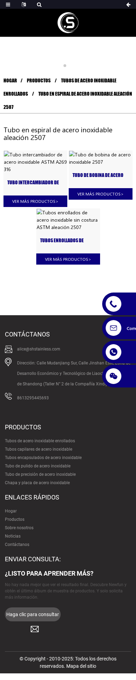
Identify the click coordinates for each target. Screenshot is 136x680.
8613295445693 (33, 398)
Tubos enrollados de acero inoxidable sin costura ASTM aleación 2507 (64, 241)
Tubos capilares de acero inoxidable (38, 449)
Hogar (10, 80)
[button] (64, 65)
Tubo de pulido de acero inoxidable (37, 466)
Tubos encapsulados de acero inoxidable (43, 457)
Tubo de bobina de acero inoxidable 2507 (98, 175)
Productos (39, 80)
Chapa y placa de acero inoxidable (37, 482)
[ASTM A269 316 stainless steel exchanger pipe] (35, 162)
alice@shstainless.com (38, 349)
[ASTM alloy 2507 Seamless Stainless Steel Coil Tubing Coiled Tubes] (68, 220)
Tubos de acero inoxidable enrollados (40, 440)
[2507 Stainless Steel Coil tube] (100, 158)
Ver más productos (35, 201)
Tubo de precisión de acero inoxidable (40, 474)
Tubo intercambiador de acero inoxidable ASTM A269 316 (33, 183)
